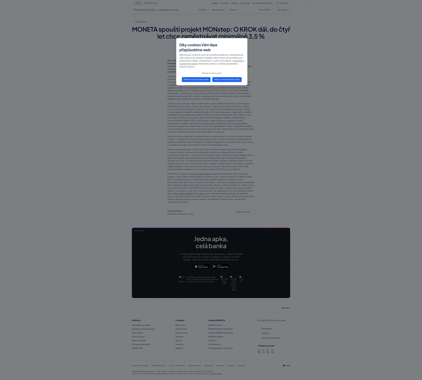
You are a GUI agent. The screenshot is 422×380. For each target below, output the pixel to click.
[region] (211, 61)
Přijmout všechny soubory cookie (196, 79)
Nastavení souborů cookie (211, 73)
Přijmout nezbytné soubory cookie (227, 79)
